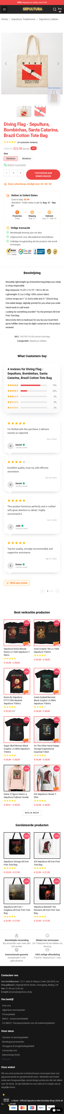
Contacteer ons (9, 1050)
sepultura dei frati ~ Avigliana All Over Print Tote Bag (17, 910)
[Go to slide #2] (40, 111)
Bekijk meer (32, 813)
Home (4, 19)
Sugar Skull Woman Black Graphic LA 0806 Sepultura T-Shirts (17, 748)
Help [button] (58, 1110)
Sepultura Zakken (48, 19)
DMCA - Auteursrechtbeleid (15, 1018)
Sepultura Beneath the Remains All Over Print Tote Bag (47, 910)
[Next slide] (58, 63)
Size (6, 153)
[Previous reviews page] (42, 591)
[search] (55, 9)
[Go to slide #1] (23, 111)
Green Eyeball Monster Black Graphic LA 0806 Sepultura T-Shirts (45, 700)
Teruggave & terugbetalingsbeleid (18, 1046)
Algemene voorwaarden (13, 1010)
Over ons (6, 1005)
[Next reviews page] (57, 591)
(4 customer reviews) (27, 142)
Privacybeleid (8, 1014)
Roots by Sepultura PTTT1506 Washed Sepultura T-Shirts (13, 700)
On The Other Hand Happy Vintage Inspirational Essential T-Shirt (46, 748)
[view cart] (60, 9)
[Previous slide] (6, 63)
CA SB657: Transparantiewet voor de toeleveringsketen (28, 1023)
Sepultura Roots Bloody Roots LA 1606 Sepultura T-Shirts (17, 652)
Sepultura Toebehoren (23, 19)
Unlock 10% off (6, 1100)
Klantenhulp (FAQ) (11, 1055)
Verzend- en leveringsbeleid (15, 1037)
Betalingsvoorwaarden (13, 1041)
